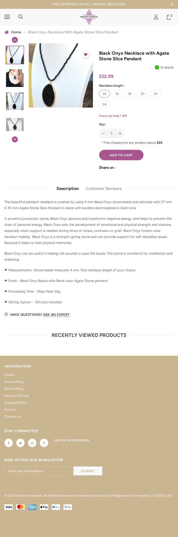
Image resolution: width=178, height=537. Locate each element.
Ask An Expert (56, 315)
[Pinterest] (44, 443)
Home (16, 32)
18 (129, 94)
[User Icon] (156, 17)
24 (105, 104)
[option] (61, 75)
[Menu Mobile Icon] (7, 17)
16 (117, 94)
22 (156, 94)
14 (104, 94)
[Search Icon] (20, 17)
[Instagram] (32, 443)
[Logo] (89, 17)
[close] (172, 4)
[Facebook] (8, 443)
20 (143, 94)
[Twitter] (20, 443)
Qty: (102, 124)
